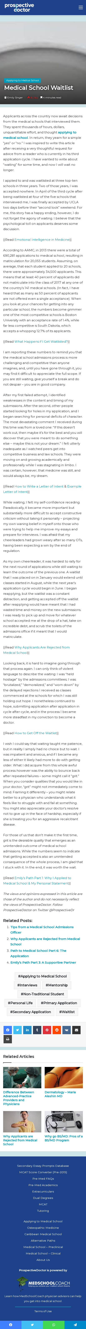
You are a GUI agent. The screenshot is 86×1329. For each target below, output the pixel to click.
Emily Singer (15, 97)
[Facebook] (8, 1030)
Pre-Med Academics (43, 1185)
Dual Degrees (43, 1198)
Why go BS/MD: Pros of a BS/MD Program (64, 1138)
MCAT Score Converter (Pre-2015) (43, 1172)
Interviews (28, 985)
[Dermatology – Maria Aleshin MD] (64, 1077)
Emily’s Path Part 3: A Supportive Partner (43, 962)
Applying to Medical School (22, 80)
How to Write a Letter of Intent (38, 486)
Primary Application (60, 1003)
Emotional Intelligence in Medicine (42, 240)
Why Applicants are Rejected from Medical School (20, 1140)
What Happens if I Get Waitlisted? (41, 341)
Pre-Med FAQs (43, 1178)
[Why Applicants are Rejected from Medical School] (22, 1121)
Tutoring (43, 1210)
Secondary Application (32, 1012)
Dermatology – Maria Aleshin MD (60, 1094)
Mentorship (58, 985)
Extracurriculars (43, 1191)
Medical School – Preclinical (43, 1247)
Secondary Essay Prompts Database (43, 1165)
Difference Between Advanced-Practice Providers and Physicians (18, 1098)
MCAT (43, 1204)
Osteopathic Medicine (43, 1227)
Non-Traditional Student (43, 994)
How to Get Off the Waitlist (35, 733)
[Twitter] (17, 1030)
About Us (43, 1259)
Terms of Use (43, 1311)
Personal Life (21, 1003)
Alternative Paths (43, 1240)
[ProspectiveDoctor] (20, 7)
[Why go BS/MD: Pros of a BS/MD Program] (64, 1121)
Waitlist (68, 1012)
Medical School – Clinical (43, 1253)
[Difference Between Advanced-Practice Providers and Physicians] (22, 1077)
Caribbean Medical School (43, 1234)
